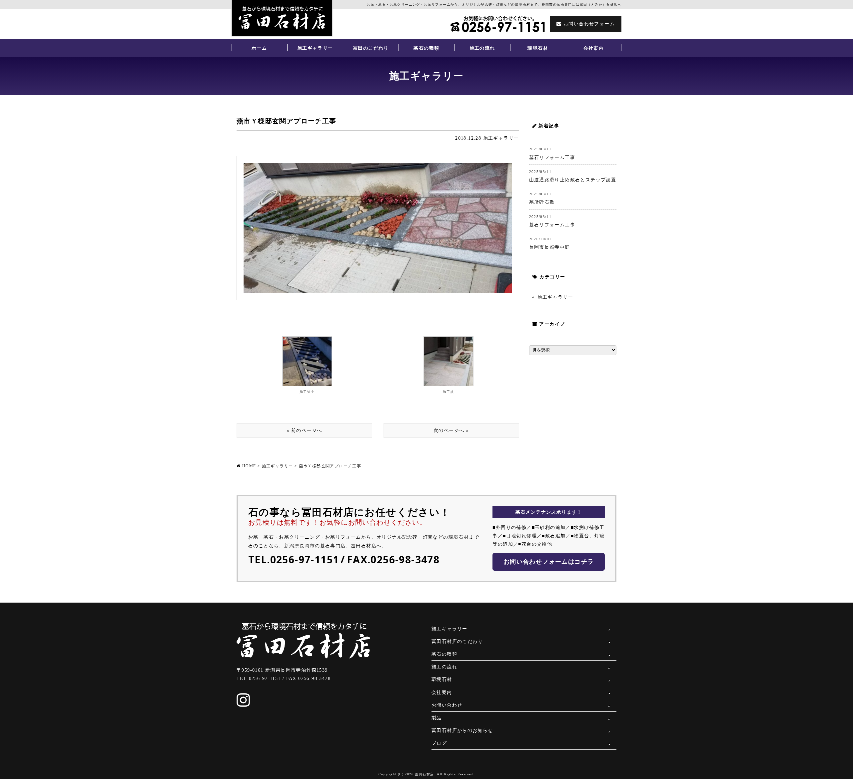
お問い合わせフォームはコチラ (548, 561)
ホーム (259, 48)
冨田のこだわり (371, 48)
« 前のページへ (304, 430)
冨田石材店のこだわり (457, 641)
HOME (249, 466)
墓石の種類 (426, 48)
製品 (436, 717)
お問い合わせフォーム (588, 23)
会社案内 (593, 48)
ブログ (439, 743)
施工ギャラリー (315, 48)
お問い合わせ (446, 705)
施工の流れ (482, 48)
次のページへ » (451, 430)
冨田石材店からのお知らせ (462, 730)
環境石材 (537, 48)
